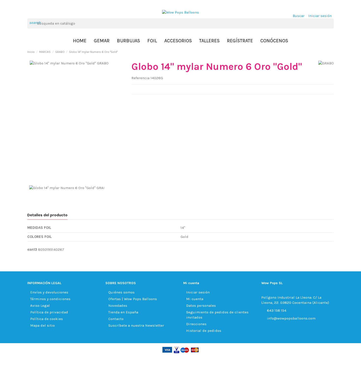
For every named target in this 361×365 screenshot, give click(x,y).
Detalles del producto (47, 215)
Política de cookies (46, 319)
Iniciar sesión (198, 292)
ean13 (32, 249)
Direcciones (196, 324)
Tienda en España (123, 312)
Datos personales (201, 305)
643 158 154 (276, 310)
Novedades (117, 305)
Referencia (140, 78)
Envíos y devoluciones (49, 292)
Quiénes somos (121, 292)
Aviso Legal (40, 305)
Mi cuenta (194, 299)
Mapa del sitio (42, 325)
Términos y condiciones (50, 299)
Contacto (116, 319)
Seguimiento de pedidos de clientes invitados (217, 315)
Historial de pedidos (203, 330)
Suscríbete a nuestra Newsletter (136, 325)
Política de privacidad (49, 312)
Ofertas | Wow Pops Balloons (132, 299)
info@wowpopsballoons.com (291, 318)
